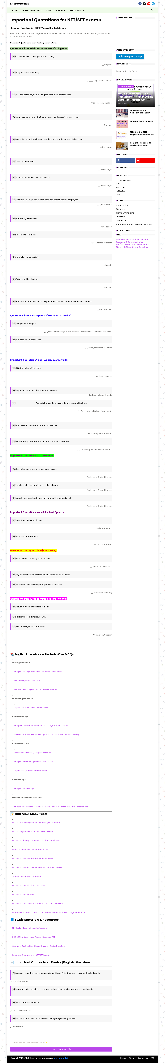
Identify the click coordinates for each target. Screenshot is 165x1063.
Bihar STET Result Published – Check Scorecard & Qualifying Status (132, 240)
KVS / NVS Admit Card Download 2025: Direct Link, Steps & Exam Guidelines (133, 245)
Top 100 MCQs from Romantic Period (30, 770)
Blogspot (11, 1060)
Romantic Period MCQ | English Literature (32, 752)
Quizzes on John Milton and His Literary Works (32, 858)
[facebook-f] (140, 3)
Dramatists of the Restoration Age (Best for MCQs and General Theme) (46, 734)
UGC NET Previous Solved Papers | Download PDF (33, 937)
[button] (152, 10)
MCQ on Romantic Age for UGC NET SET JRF (33, 761)
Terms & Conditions (125, 213)
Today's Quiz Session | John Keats (27, 876)
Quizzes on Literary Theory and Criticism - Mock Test (36, 840)
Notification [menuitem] (75, 10)
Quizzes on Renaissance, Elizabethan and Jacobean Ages (38, 903)
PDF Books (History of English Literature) (30, 928)
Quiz (118, 194)
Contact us (121, 220)
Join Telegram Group (130, 56)
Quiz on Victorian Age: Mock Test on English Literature (36, 822)
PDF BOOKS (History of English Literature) (134, 224)
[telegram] (153, 3)
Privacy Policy (122, 205)
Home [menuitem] (15, 10)
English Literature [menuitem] (31, 10)
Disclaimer (120, 216)
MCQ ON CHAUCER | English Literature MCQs (142, 133)
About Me (120, 209)
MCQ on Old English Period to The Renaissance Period (38, 671)
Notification (120, 191)
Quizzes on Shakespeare (23, 894)
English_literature (123, 180)
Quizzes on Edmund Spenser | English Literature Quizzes (37, 867)
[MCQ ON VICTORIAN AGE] (122, 124)
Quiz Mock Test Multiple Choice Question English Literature (38, 946)
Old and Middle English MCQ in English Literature (35, 689)
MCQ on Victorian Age (24, 788)
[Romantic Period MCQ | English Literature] (122, 146)
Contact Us (143, 1058)
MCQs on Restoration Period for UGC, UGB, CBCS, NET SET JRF (41, 725)
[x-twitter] (144, 3)
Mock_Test (120, 187)
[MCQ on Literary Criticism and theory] (122, 113)
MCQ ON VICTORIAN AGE (141, 121)
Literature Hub (19, 3)
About (131, 1058)
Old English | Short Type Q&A (27, 680)
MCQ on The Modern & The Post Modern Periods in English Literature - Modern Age (51, 807)
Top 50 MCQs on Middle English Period (31, 707)
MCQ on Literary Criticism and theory (140, 111)
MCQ (118, 184)
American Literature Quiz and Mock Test (30, 849)
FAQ (153, 1058)
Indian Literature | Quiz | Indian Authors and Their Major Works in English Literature (48, 912)
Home (123, 1058)
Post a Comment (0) (61, 1049)
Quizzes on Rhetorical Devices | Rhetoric (30, 885)
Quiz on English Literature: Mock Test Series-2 (32, 831)
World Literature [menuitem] (54, 10)
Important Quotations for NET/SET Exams (30, 955)
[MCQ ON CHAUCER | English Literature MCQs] (122, 135)
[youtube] (148, 3)
